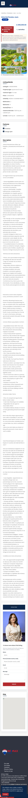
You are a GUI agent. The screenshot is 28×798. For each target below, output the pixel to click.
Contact (6, 767)
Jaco (14, 13)
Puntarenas (9, 13)
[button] (25, 45)
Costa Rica (3, 13)
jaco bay (19, 13)
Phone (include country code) (10, 658)
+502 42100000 (5, 782)
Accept (5, 794)
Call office (21, 29)
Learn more (20, 791)
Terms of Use (8, 771)
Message (5, 671)
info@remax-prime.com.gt (8, 781)
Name (4, 652)
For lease (7, 765)
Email (4, 665)
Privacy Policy (8, 769)
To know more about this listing (8, 29)
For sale (6, 763)
